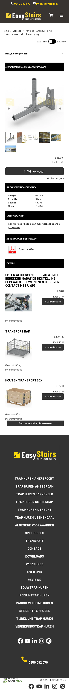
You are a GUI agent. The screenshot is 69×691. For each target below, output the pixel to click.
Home (6, 30)
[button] (8, 108)
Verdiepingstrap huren (34, 626)
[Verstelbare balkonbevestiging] (34, 102)
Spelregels (34, 533)
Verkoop (17, 30)
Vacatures (34, 564)
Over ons (34, 572)
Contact (34, 548)
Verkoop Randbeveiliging (38, 30)
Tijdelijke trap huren (34, 618)
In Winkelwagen (34, 171)
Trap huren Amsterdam (34, 486)
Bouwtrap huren (34, 587)
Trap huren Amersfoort (34, 478)
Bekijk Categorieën (16, 53)
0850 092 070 (22, 3)
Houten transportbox (23, 380)
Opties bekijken (55, 178)
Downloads (34, 556)
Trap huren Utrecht (34, 510)
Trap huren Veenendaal (34, 517)
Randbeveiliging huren (34, 603)
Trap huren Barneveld (34, 494)
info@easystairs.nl (47, 3)
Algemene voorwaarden (34, 525)
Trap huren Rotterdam (34, 502)
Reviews (34, 580)
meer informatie (13, 320)
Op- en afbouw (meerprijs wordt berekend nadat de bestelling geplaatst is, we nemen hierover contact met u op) (32, 280)
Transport (34, 541)
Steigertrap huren (34, 611)
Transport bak (17, 331)
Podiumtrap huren (34, 595)
